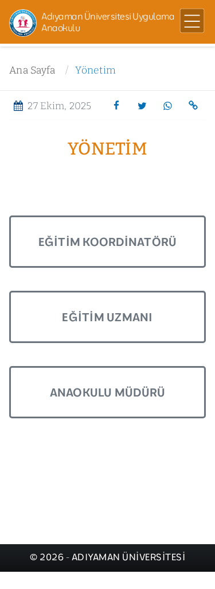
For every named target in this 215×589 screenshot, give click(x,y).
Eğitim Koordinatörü (107, 241)
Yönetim (95, 70)
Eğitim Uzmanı (107, 317)
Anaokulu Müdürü (108, 392)
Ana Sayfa (32, 70)
